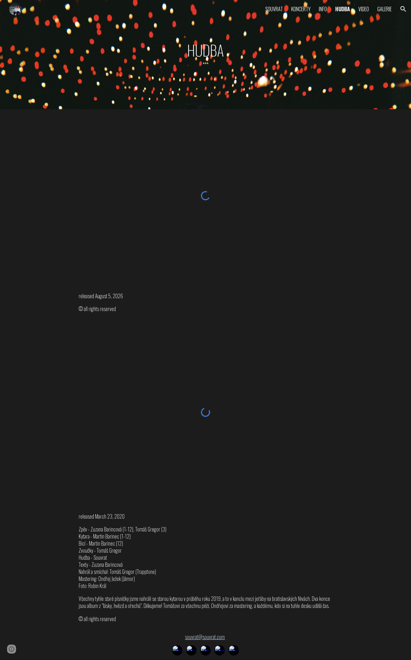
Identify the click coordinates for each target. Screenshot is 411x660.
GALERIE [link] (384, 9)
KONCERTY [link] (300, 9)
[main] (205, 54)
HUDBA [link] (342, 9)
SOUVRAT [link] (274, 9)
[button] (403, 9)
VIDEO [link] (363, 9)
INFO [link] (323, 9)
